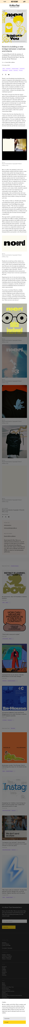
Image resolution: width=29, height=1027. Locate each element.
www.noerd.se (7, 525)
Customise (7, 1018)
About (3, 982)
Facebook (4, 972)
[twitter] (5, 74)
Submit (3, 984)
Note (3, 85)
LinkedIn (4, 969)
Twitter (4, 973)
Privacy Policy (5, 988)
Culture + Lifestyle (6, 958)
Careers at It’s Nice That (8, 987)
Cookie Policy (5, 998)
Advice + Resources (6, 957)
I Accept (6, 1022)
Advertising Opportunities (8, 991)
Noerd (3, 78)
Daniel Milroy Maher (10, 62)
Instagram (4, 966)
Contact (4, 985)
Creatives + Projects (7, 956)
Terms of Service (6, 989)
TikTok (3, 968)
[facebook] (2, 74)
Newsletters (5, 993)
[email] (8, 74)
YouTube (4, 970)
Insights (4, 992)
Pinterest (4, 975)
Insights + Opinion (6, 954)
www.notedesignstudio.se (10, 528)
